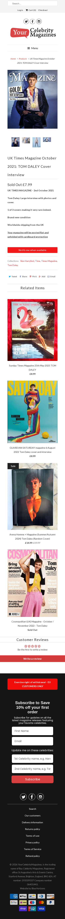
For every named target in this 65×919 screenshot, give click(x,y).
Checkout (43, 10)
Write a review (32, 658)
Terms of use (32, 835)
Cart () (32, 10)
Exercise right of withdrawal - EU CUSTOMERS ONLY (32, 684)
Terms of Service (32, 849)
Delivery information (32, 822)
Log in (20, 10)
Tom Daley (13, 265)
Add (43, 276)
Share (24, 276)
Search (32, 808)
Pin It (34, 276)
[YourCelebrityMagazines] (33, 34)
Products (23, 58)
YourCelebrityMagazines (30, 864)
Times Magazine (49, 261)
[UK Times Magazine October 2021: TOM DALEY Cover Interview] (33, 99)
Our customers (32, 815)
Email (52, 276)
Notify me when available (32, 250)
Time (37, 261)
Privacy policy (33, 842)
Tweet (14, 276)
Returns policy (32, 829)
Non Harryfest (27, 261)
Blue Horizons (38, 888)
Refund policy (33, 856)
